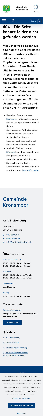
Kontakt (21, 372)
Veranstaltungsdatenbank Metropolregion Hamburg (15, 354)
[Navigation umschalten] (4, 21)
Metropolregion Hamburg (16, 347)
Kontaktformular (30, 170)
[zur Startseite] (6, 8)
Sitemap (10, 152)
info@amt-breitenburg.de (19, 242)
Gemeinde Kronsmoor (22, 8)
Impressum (21, 413)
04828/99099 (13, 238)
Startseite (11, 119)
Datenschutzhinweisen (21, 398)
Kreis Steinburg (12, 342)
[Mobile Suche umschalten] (13, 20)
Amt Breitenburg (13, 337)
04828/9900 (12, 234)
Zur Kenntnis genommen (21, 405)
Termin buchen (12, 322)
